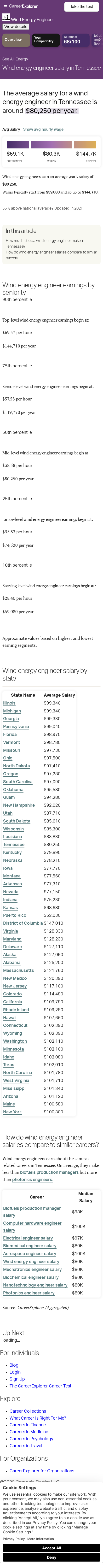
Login (15, 1372)
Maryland (12, 939)
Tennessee (13, 845)
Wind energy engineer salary (31, 1262)
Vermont (11, 742)
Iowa (8, 868)
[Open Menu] (34, 7)
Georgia (11, 719)
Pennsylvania (16, 727)
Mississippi (14, 1089)
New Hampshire (19, 805)
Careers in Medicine (29, 1432)
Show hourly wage (43, 129)
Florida (10, 735)
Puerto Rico (14, 915)
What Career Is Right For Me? (38, 1418)
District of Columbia (23, 923)
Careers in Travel (26, 1446)
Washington (15, 1041)
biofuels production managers (49, 1172)
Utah (7, 813)
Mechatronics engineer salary (32, 1270)
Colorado (12, 994)
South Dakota (16, 821)
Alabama (12, 963)
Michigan (12, 711)
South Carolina (18, 782)
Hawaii (9, 1018)
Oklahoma (13, 790)
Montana (12, 876)
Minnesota (13, 1049)
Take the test (81, 7)
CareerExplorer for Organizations (42, 1471)
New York (12, 1112)
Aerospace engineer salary (29, 1254)
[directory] (51, 244)
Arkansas (12, 884)
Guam (9, 797)
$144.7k (86, 156)
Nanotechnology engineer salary (35, 1285)
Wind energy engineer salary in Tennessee (51, 68)
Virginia (10, 931)
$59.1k (15, 156)
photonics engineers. (32, 1180)
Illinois (9, 703)
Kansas (10, 908)
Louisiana (12, 837)
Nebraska (13, 860)
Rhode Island (16, 1010)
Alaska (10, 955)
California (12, 1002)
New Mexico (15, 978)
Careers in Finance (28, 1425)
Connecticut (15, 1025)
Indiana (10, 900)
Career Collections (28, 1411)
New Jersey (15, 986)
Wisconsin (13, 829)
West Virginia (16, 1081)
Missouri (11, 750)
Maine (9, 1104)
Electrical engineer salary (28, 1238)
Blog (14, 1365)
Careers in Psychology (31, 1439)
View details (15, 26)
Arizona (10, 1096)
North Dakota (16, 766)
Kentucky (12, 853)
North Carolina (17, 1073)
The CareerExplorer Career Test (40, 1386)
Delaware (12, 947)
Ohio (7, 758)
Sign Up (17, 1379)
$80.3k (51, 156)
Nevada (10, 892)
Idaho (8, 1057)
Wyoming (12, 1033)
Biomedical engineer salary (30, 1246)
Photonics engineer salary (29, 1293)
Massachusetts (18, 971)
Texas (8, 1065)
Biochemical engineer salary (31, 1277)
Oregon (10, 774)
